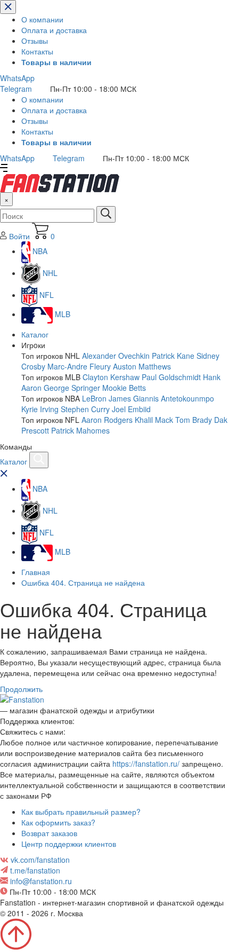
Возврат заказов (49, 833)
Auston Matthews (142, 366)
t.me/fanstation (35, 870)
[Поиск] (38, 460)
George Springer (72, 387)
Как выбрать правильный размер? (81, 811)
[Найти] (106, 214)
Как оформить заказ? (58, 822)
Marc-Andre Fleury (79, 366)
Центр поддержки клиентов (68, 843)
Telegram (16, 88)
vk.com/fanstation (40, 859)
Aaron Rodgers (107, 419)
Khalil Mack (154, 419)
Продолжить (21, 688)
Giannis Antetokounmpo (173, 398)
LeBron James (106, 398)
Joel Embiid (131, 409)
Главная (35, 572)
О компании (42, 19)
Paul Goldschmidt (171, 377)
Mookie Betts (124, 387)
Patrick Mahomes (80, 430)
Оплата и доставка (54, 30)
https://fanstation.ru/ (145, 763)
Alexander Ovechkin (116, 355)
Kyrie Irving (40, 409)
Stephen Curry (85, 409)
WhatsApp (17, 78)
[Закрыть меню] (8, 7)
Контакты (37, 51)
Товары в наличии (56, 62)
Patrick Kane (173, 355)
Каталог (34, 334)
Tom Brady (193, 419)
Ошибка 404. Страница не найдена (83, 582)
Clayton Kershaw (111, 377)
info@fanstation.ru (41, 881)
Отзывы (34, 40)
